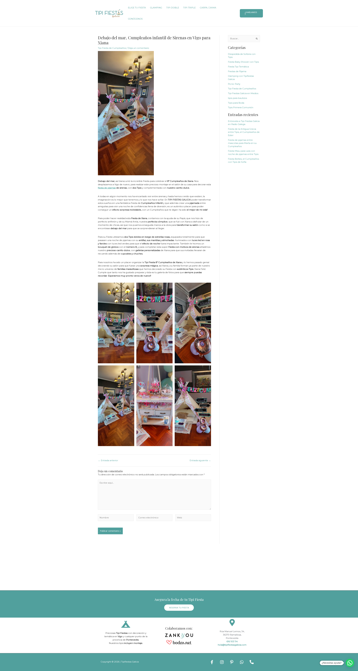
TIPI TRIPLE (189, 7)
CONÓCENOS (135, 18)
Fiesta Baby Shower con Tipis (243, 62)
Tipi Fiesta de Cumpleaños (112, 48)
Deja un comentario (138, 48)
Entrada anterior (108, 460)
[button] (251, 13)
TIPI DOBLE (172, 7)
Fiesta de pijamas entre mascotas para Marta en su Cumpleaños (242, 143)
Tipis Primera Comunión (240, 107)
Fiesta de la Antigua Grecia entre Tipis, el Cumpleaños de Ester (244, 132)
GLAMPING (156, 7)
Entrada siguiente (200, 460)
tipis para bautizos (237, 98)
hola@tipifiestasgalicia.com (232, 644)
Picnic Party (234, 84)
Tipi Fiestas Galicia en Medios (243, 93)
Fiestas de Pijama (237, 71)
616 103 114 (232, 641)
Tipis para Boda (236, 102)
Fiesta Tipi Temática (238, 66)
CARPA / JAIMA (208, 7)
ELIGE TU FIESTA (137, 7)
